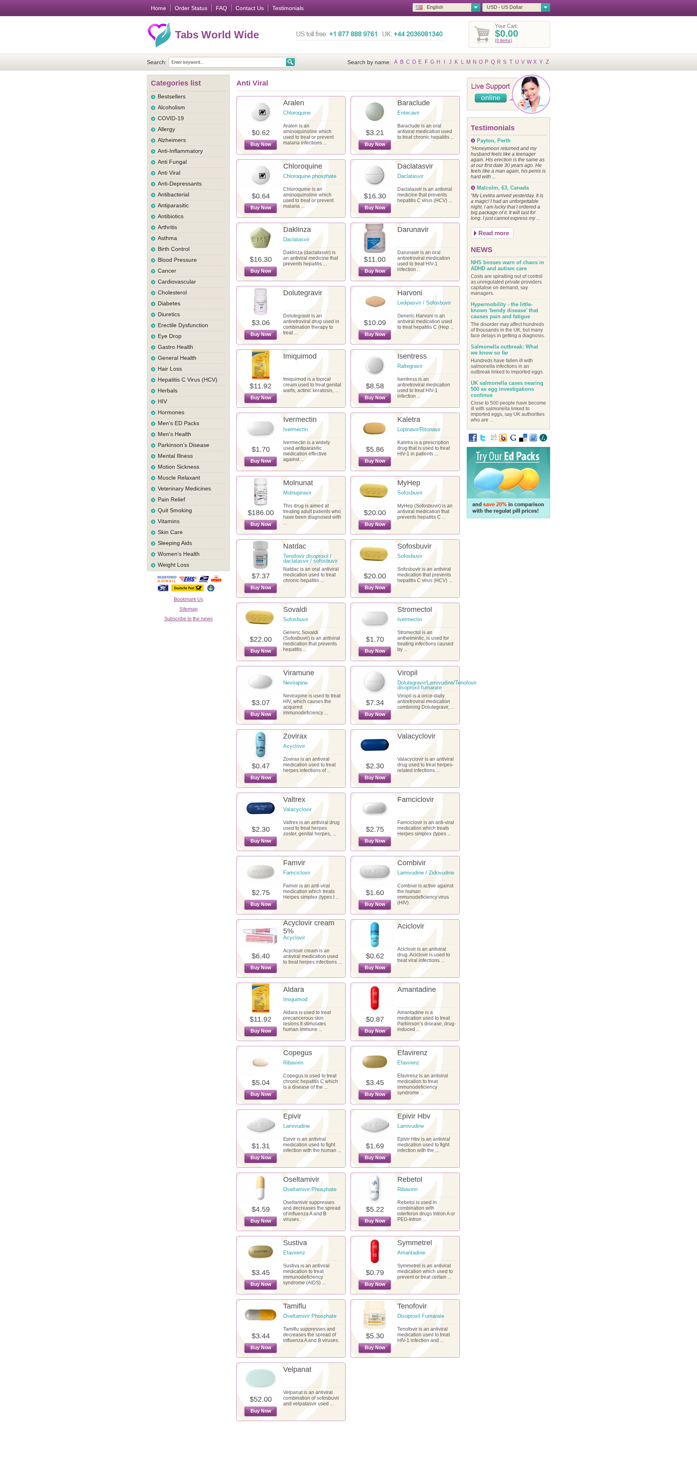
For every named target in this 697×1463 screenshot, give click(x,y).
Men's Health (174, 434)
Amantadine (416, 989)
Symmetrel (414, 1243)
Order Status (191, 8)
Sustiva (295, 1243)
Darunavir (413, 229)
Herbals (167, 390)
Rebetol (409, 1179)
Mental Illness (175, 456)
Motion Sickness (178, 466)
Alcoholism (171, 107)
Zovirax (295, 736)
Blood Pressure (177, 260)
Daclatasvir (415, 166)
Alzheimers (172, 140)
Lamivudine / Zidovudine (425, 873)
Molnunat (298, 483)
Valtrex (294, 799)
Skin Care (170, 532)
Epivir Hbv (413, 1116)
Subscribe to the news (188, 619)
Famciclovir (415, 799)
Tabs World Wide (217, 35)
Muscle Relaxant (179, 477)
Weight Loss (173, 564)
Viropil (407, 673)
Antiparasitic (173, 205)
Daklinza (297, 229)
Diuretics (169, 314)
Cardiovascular (177, 281)
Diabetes (169, 303)
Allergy (166, 129)
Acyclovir (294, 746)
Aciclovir (410, 926)
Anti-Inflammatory (180, 151)
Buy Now (260, 144)
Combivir (411, 863)
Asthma (167, 238)
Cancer (167, 270)
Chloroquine (297, 113)
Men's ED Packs (178, 423)
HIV (162, 401)
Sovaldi (295, 609)
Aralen (293, 103)
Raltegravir (409, 366)
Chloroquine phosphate (309, 176)
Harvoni (409, 293)
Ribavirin (293, 1063)
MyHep (408, 483)
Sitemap (188, 609)
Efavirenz (412, 1053)
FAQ (221, 8)
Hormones (171, 412)
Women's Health (179, 554)
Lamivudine (296, 1126)
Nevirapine (295, 683)
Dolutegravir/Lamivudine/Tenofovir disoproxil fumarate (436, 685)
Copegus (297, 1053)
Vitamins (168, 521)
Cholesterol (172, 292)
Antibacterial (173, 194)
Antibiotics (171, 216)
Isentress (412, 356)
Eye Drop (170, 336)
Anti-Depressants (180, 183)
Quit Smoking (175, 510)
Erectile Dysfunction (183, 325)
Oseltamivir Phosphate (309, 1189)
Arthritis (167, 227)
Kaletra (408, 419)
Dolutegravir (302, 293)
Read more (493, 233)
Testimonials (288, 8)
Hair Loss (170, 368)
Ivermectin (300, 419)
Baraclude (413, 103)
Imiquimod (300, 356)
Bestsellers (172, 96)
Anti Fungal (172, 162)
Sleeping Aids (175, 543)
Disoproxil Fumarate (420, 1316)
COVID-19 (171, 118)
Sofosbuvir (409, 493)
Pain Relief (171, 499)
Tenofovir (412, 1306)
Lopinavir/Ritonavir (418, 429)
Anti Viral (169, 172)
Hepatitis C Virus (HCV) (187, 379)
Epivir (292, 1116)
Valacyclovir (416, 736)
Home (158, 8)
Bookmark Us (188, 599)
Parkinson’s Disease (183, 445)
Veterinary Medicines (184, 488)
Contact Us (250, 8)
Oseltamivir (301, 1179)
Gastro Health (175, 347)
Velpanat (297, 1369)
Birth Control (174, 249)
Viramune (298, 673)
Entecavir (408, 113)
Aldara (293, 989)
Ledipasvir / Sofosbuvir (424, 303)
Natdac (294, 546)
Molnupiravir (297, 493)
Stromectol (414, 609)
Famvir (294, 863)
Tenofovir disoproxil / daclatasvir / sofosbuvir (310, 558)
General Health (177, 358)
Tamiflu (294, 1306)
